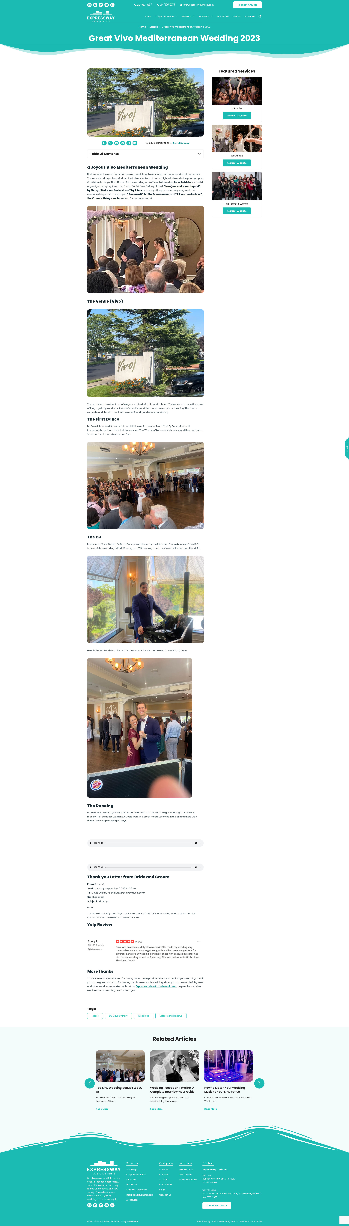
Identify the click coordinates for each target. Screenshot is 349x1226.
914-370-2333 (209, 1197)
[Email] (135, 143)
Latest (154, 26)
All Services (223, 16)
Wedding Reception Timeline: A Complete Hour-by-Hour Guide (172, 1090)
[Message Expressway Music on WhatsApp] (112, 5)
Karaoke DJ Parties (136, 1189)
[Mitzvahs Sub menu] (193, 16)
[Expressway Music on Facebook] (95, 5)
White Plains (185, 1174)
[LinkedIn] (116, 143)
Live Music (131, 1184)
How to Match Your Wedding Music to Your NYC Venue (224, 1090)
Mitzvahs (186, 16)
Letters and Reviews (171, 1015)
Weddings (204, 16)
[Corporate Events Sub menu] (176, 16)
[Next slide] (259, 1083)
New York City (186, 1169)
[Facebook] (104, 143)
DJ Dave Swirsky (118, 1015)
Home (148, 16)
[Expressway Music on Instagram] (89, 5)
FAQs (162, 1189)
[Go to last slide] (90, 1083)
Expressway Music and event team (156, 986)
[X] (110, 143)
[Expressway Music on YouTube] (106, 5)
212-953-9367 (209, 1182)
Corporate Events (164, 16)
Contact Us (165, 1194)
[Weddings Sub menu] (211, 16)
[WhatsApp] (122, 143)
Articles (237, 16)
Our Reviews (165, 1184)
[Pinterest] (128, 143)
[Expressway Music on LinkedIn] (101, 5)
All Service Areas (188, 1179)
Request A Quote (248, 4)
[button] (260, 16)
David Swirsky (181, 143)
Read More (102, 1109)
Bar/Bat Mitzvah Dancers (139, 1194)
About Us (250, 16)
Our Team (164, 1174)
